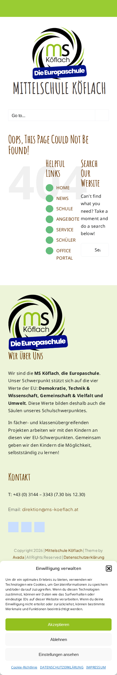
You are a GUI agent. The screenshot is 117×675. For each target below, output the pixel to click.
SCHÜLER (66, 240)
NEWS (62, 198)
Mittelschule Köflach (63, 550)
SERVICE (65, 230)
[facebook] (13, 527)
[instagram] (26, 527)
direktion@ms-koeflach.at (50, 509)
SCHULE (64, 209)
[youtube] (39, 527)
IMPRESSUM (96, 667)
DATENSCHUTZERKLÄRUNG (62, 667)
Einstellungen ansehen (59, 654)
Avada (18, 557)
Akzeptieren (58, 624)
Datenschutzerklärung (84, 557)
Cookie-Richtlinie (24, 667)
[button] (109, 568)
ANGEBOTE (68, 219)
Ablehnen (58, 639)
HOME (63, 188)
